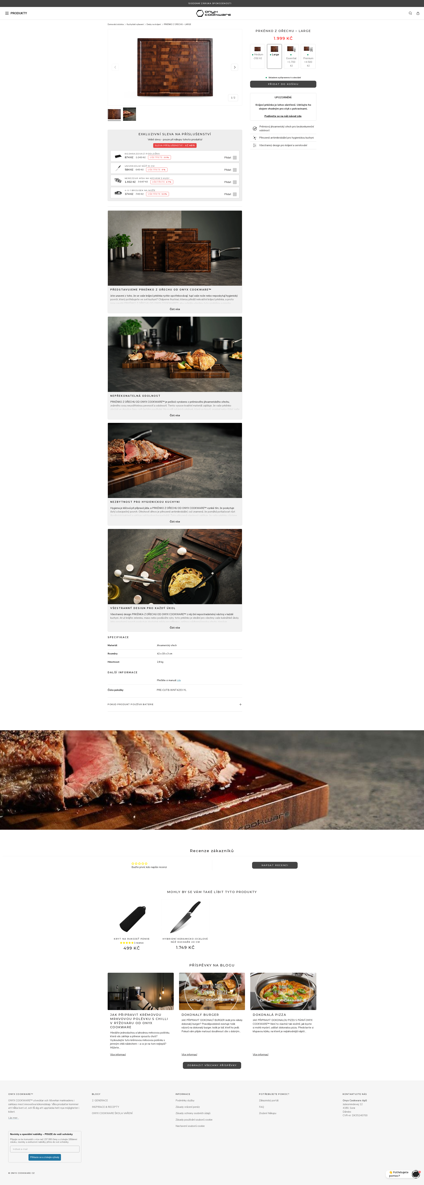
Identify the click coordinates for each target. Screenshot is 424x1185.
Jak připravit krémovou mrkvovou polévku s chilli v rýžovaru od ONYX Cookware (139, 1021)
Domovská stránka (116, 24)
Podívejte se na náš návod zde (283, 116)
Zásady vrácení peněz (188, 1107)
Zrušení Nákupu (267, 1113)
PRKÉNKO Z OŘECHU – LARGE (177, 24)
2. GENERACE (100, 1100)
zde (179, 680)
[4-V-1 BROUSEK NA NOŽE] (118, 190)
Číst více (175, 309)
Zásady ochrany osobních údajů (193, 1113)
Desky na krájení (154, 24)
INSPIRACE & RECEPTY (105, 1107)
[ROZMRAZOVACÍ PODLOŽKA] (118, 154)
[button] (418, 13)
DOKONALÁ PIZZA (269, 1015)
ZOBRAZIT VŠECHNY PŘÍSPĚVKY (212, 1065)
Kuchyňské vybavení (135, 24)
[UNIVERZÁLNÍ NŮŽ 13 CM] (118, 166)
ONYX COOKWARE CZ (23, 1173)
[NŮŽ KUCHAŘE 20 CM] (185, 917)
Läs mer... (13, 1118)
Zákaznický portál (269, 1100)
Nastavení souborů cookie (190, 1126)
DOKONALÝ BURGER (200, 1015)
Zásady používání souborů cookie (194, 1119)
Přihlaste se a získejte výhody (44, 1157)
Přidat (227, 157)
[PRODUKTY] (7, 13)
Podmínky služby (185, 1100)
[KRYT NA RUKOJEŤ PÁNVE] (132, 917)
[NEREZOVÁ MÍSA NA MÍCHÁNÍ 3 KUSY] (118, 178)
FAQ (261, 1107)
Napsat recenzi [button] (275, 865)
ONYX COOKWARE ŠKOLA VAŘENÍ (112, 1113)
